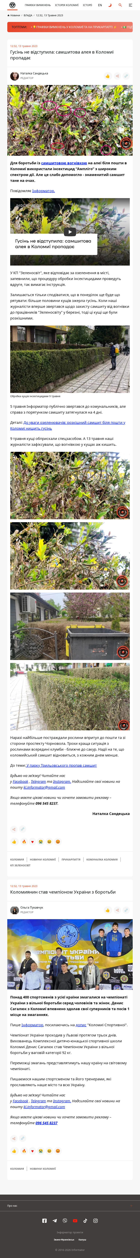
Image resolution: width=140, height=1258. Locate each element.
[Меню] (130, 5)
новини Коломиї (43, 859)
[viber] (65, 1221)
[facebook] (44, 1221)
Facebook (20, 781)
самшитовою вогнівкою (64, 162)
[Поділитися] (117, 76)
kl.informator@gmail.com (44, 787)
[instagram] (95, 1221)
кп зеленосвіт (20, 865)
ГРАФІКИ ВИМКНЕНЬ (38, 5)
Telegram (38, 781)
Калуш (82, 1239)
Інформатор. (43, 190)
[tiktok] (85, 1221)
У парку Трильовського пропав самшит (61, 765)
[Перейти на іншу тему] (110, 5)
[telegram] (54, 1221)
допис (81, 1024)
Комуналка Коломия (102, 859)
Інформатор (32, 1024)
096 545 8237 (46, 1122)
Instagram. (62, 781)
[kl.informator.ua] (12, 5)
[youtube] (75, 1221)
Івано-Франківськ (64, 1239)
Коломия (17, 859)
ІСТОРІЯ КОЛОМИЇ (67, 5)
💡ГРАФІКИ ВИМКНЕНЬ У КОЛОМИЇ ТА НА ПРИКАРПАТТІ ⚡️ (75, 27)
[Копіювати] (126, 76)
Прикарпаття (71, 859)
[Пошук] (120, 5)
